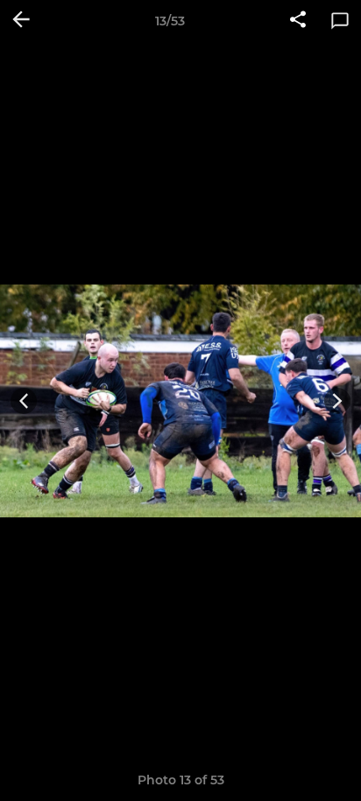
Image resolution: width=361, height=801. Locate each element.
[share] (297, 21)
